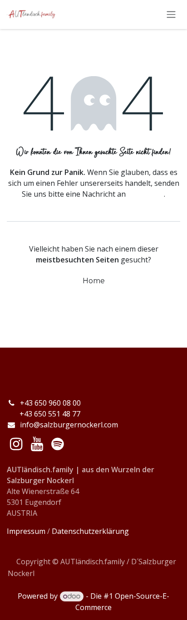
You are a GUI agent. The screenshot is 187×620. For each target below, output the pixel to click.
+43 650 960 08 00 (51, 403)
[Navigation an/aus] (171, 14)
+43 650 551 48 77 (43, 414)
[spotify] (57, 444)
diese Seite (146, 194)
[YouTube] (37, 444)
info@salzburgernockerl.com (69, 425)
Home (94, 280)
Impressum (26, 531)
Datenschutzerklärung (90, 531)
